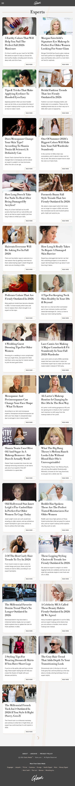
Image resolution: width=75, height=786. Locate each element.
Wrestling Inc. (50, 770)
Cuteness (32, 767)
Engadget (10, 767)
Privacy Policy (46, 754)
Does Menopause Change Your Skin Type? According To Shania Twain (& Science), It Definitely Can (19, 146)
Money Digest (63, 767)
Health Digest (47, 767)
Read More (29, 64)
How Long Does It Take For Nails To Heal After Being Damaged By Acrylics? (18, 200)
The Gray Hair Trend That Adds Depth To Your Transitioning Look (55, 660)
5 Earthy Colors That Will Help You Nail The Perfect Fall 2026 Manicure (19, 43)
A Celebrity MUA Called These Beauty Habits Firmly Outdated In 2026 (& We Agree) (55, 610)
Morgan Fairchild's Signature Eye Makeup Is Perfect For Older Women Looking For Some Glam (55, 43)
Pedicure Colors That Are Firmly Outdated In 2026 (19, 297)
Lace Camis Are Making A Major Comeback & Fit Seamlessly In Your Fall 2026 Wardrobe (55, 349)
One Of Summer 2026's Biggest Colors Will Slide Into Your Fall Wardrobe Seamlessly (55, 144)
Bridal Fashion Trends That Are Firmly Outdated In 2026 (54, 94)
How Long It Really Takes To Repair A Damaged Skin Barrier (55, 250)
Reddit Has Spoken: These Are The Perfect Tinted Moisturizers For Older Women (55, 509)
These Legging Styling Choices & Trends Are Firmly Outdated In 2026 (55, 559)
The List (34, 770)
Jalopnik (18, 767)
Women (41, 770)
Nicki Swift (26, 770)
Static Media (28, 757)
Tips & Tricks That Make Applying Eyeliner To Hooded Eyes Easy (19, 94)
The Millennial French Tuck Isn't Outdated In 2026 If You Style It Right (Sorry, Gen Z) (19, 710)
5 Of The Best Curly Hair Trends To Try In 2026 (19, 557)
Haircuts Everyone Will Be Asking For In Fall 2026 (18, 250)
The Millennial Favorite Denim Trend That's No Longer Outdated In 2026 (18, 610)
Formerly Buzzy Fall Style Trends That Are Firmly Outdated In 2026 (55, 198)
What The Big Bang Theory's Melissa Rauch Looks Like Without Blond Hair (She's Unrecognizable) (54, 455)
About (25, 754)
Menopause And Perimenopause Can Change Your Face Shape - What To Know (19, 401)
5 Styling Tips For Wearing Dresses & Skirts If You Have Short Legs (19, 660)
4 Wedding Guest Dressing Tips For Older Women (18, 347)
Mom (55, 767)
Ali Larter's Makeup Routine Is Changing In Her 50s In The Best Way (55, 399)
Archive (33, 754)
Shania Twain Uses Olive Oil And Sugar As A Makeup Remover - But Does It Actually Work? (19, 453)
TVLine (25, 767)
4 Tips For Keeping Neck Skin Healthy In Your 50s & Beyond (55, 299)
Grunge (39, 767)
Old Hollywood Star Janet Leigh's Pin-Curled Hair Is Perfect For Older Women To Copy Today (19, 509)
